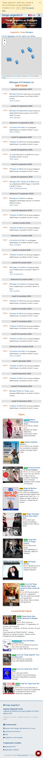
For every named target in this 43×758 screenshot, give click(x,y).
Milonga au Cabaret (17, 198)
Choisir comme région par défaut (18, 36)
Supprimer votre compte (13, 737)
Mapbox (4, 77)
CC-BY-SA (30, 76)
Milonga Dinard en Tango (19, 391)
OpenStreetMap (17, 76)
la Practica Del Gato (17, 127)
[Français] (29, 15)
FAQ (6, 734)
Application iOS (9, 746)
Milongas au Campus (17, 267)
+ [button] (4, 40)
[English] (33, 15)
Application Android (11, 750)
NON (23, 8)
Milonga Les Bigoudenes (19, 111)
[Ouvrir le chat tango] (38, 753)
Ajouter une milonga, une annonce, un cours (19, 728)
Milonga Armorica (16, 94)
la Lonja (12, 154)
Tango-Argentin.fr (23, 755)
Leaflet (4, 76)
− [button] (4, 43)
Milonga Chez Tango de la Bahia (22, 182)
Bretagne (29, 32)
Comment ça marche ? (12, 731)
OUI (17, 8)
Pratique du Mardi (16, 142)
